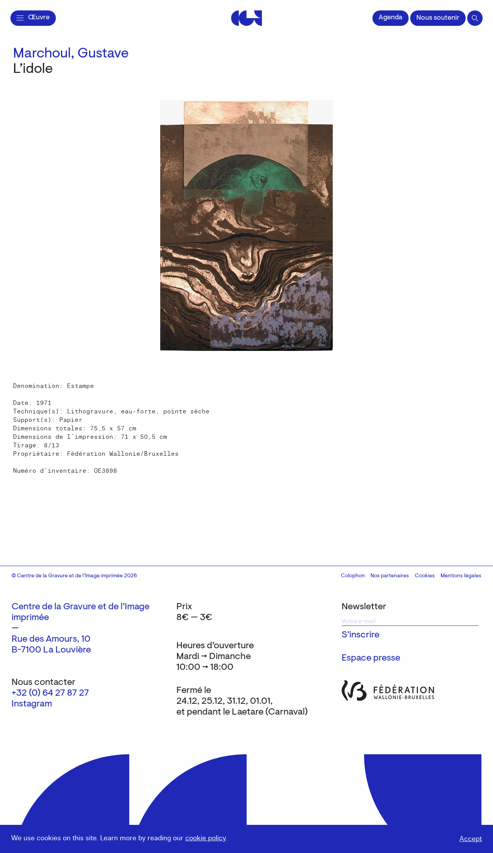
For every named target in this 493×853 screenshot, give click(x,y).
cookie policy (205, 838)
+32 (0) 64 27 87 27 (50, 693)
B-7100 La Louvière (51, 650)
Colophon (353, 576)
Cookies (425, 576)
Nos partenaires (390, 576)
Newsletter (364, 607)
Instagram (32, 704)
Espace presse (371, 658)
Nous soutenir (437, 18)
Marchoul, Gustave (71, 54)
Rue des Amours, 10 (51, 639)
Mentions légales (461, 576)
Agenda (390, 17)
